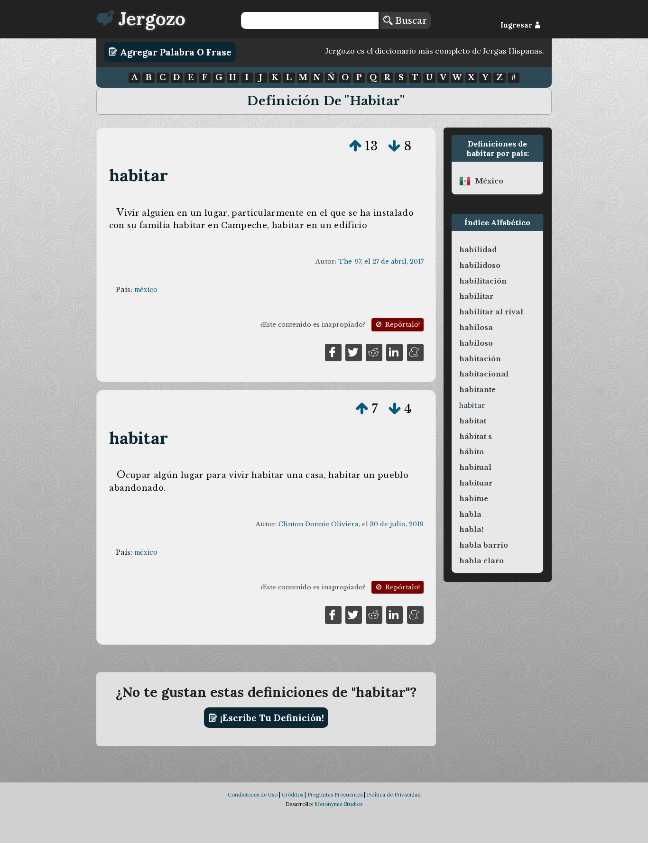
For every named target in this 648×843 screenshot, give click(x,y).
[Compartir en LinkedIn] (394, 352)
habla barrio (483, 545)
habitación (480, 359)
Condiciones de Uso (253, 794)
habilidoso (479, 265)
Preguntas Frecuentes (334, 794)
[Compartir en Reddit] (374, 352)
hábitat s (475, 436)
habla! (471, 529)
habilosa (476, 327)
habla (470, 514)
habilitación (483, 281)
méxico (145, 289)
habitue (473, 499)
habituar (475, 483)
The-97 (349, 261)
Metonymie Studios (338, 804)
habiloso (476, 343)
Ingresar (517, 25)
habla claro (481, 561)
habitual (475, 467)
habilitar (476, 296)
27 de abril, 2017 (398, 261)
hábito (471, 452)
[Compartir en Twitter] (353, 352)
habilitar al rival (491, 312)
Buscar (409, 20)
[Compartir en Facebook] (333, 352)
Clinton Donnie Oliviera (318, 524)
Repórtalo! (401, 324)
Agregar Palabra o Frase (174, 51)
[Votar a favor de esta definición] (355, 146)
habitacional (484, 374)
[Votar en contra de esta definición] (394, 146)
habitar (138, 175)
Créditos (292, 794)
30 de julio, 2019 (397, 524)
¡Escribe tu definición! (271, 718)
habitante (477, 389)
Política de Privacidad (394, 794)
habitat (472, 421)
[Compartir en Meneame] (415, 352)
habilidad (478, 250)
